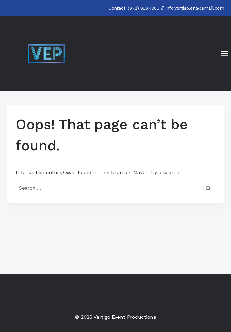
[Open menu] (224, 53)
